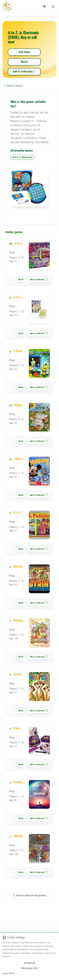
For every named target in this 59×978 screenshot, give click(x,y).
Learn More (8, 973)
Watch (24, 61)
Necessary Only (29, 968)
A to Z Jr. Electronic (22, 157)
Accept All (29, 962)
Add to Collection (22, 71)
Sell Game (24, 52)
